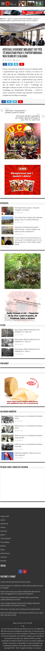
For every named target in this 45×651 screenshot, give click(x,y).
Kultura (2, 535)
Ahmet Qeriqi (5, 553)
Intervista (3, 531)
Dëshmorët (4, 524)
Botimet (3, 546)
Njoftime (3, 561)
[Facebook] (20, 571)
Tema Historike (5, 538)
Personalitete (4, 542)
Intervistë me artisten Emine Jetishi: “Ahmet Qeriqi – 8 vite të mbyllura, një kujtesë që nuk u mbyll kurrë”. (27, 229)
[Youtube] (25, 571)
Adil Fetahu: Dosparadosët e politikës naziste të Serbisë (15, 111)
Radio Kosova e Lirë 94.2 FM (22, 623)
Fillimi (4, 19)
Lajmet (9, 19)
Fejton (2, 550)
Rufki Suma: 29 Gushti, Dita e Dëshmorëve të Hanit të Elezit (20, 609)
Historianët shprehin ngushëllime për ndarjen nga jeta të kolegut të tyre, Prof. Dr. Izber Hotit (27, 117)
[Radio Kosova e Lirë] (22, 3)
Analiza (2, 527)
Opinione (3, 557)
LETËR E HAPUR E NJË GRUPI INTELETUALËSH (15, 582)
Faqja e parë (4, 516)
